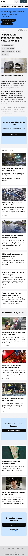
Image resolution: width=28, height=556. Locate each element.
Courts (20, 6)
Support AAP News (14, 525)
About (17, 548)
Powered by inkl (14, 552)
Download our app (7, 24)
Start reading (14, 134)
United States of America (8, 51)
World (3, 30)
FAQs (13, 548)
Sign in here (18, 139)
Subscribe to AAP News (8, 20)
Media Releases (14, 550)
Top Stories (5, 6)
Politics (13, 6)
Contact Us (22, 548)
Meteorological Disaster (8, 48)
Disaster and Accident (7, 45)
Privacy (8, 548)
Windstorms (5, 54)
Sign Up (23, 2)
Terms (4, 548)
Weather (18, 51)
